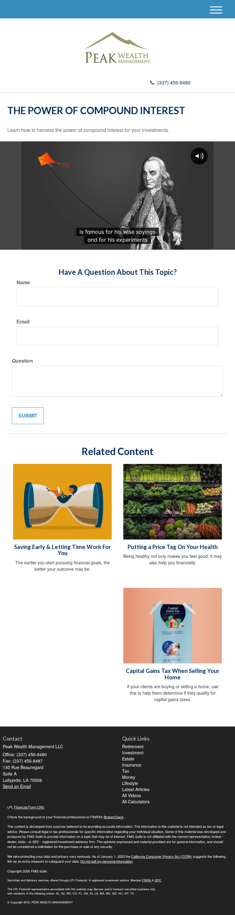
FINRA (146, 880)
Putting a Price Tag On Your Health (173, 546)
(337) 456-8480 (174, 82)
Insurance (131, 765)
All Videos (131, 795)
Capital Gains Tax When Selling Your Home (172, 674)
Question (22, 360)
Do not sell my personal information (106, 861)
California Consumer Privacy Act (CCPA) (161, 856)
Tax (125, 771)
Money (128, 777)
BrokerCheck (114, 816)
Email (23, 321)
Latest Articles (135, 789)
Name (23, 282)
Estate (128, 759)
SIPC (158, 880)
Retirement (133, 746)
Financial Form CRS (29, 807)
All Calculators (136, 801)
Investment (133, 752)
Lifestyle (130, 783)
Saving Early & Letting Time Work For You (62, 550)
